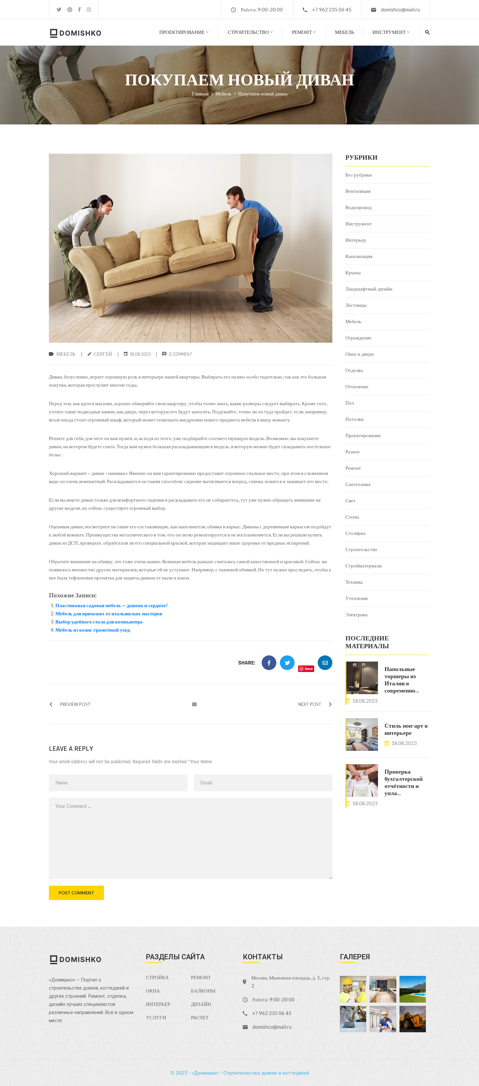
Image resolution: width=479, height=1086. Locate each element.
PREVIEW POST (75, 704)
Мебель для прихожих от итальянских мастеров (108, 613)
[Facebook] (79, 9)
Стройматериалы (363, 566)
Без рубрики (358, 175)
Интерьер (355, 240)
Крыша (353, 273)
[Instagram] (89, 9)
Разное (352, 452)
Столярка (355, 533)
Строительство (248, 32)
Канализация (358, 256)
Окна (153, 991)
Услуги (156, 1018)
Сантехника (357, 484)
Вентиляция (357, 191)
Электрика (356, 615)
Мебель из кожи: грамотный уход (92, 630)
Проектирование (182, 32)
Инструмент (389, 32)
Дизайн (201, 1004)
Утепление (356, 598)
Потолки (354, 419)
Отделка (354, 370)
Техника (354, 582)
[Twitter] (59, 9)
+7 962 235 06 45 (331, 9)
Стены (352, 517)
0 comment (180, 354)
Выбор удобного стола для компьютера (99, 621)
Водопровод (358, 208)
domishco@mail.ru (400, 9)
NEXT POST (309, 704)
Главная (200, 93)
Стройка (157, 978)
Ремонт (302, 32)
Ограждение (358, 338)
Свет (350, 501)
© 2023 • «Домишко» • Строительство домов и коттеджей (239, 1073)
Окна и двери (359, 354)
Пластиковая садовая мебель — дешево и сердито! (111, 605)
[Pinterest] (69, 9)
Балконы (203, 991)
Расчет (200, 1018)
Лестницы (356, 305)
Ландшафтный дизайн (368, 289)
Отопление (357, 387)
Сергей (103, 354)
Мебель (344, 32)
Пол (349, 403)
